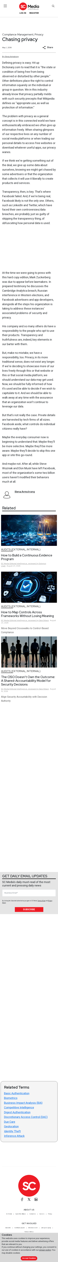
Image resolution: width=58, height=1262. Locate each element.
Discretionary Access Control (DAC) (26, 1117)
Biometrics (10, 1098)
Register (34, 13)
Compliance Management (18, 34)
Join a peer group (46, 1228)
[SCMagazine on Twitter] (29, 1199)
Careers (41, 1214)
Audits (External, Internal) (21, 549)
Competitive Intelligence (19, 1107)
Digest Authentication (17, 1112)
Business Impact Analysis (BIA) (23, 1102)
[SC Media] (29, 6)
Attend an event (32, 1228)
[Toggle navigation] (5, 6)
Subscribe (29, 909)
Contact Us (32, 1214)
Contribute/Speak (19, 1228)
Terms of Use (41, 901)
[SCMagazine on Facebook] (22, 1199)
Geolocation (11, 1126)
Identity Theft (12, 1131)
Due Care (9, 1121)
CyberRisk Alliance (20, 1214)
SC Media (9, 1214)
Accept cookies (29, 1258)
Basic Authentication (16, 1093)
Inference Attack (14, 1136)
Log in (22, 13)
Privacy (38, 34)
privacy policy (45, 1250)
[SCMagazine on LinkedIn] (36, 1199)
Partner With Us (29, 1232)
